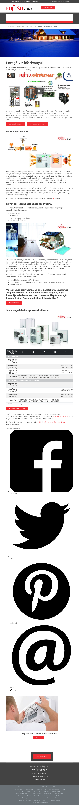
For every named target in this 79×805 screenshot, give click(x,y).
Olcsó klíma (37, 800)
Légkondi (36, 795)
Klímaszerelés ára (58, 793)
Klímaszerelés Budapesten (25, 795)
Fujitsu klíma (53, 787)
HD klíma (61, 787)
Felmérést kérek (14, 303)
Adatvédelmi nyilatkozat (39, 773)
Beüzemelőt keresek (15, 124)
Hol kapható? (48, 7)
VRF (39, 422)
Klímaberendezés (56, 791)
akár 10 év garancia (32, 1)
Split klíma (45, 800)
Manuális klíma (57, 795)
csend (23, 1)
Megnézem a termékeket (37, 124)
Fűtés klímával (43, 787)
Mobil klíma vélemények (25, 800)
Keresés (38, 737)
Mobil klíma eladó (56, 798)
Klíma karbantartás (36, 793)
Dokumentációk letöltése (17, 408)
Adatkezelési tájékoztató (39, 776)
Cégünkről (53, 1)
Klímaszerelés (47, 793)
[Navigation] (72, 8)
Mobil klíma (35, 798)
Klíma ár (29, 791)
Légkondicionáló (46, 795)
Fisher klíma (33, 787)
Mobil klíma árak (45, 798)
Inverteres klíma (29, 789)
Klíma (63, 789)
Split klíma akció (55, 800)
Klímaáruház (46, 791)
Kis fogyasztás (16, 1)
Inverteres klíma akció (41, 789)
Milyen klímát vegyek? (23, 798)
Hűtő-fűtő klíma (18, 789)
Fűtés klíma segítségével (21, 787)
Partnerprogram (63, 1)
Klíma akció (21, 791)
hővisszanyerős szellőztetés (54, 422)
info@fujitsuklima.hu (60, 416)
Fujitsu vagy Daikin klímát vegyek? (39, 802)
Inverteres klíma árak (54, 789)
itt (53, 198)
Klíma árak (37, 791)
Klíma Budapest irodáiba (22, 793)
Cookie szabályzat (39, 779)
